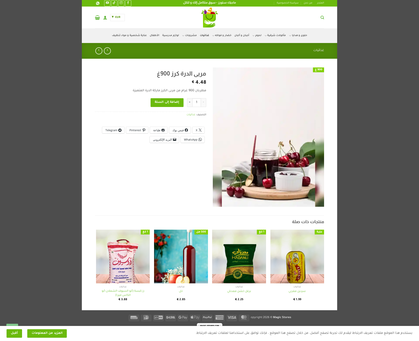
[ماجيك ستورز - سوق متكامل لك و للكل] (209, 17)
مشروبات (191, 35)
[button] (322, 17)
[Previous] (324, 269)
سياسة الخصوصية (288, 3)
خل (181, 291)
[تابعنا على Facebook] (128, 3)
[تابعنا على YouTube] (107, 3)
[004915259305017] (97, 3)
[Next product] (107, 50)
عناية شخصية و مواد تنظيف (129, 35)
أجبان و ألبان (241, 35)
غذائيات (204, 35)
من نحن (308, 3)
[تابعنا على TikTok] (114, 3)
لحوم (258, 35)
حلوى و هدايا (299, 35)
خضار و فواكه (223, 35)
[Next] (96, 269)
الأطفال (154, 35)
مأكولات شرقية (276, 35)
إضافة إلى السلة (167, 102)
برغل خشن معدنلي (239, 291)
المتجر (320, 3)
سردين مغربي (297, 291)
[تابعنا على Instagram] (121, 3)
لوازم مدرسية (170, 35)
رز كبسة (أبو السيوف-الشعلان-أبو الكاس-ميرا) (123, 293)
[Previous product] (98, 50)
